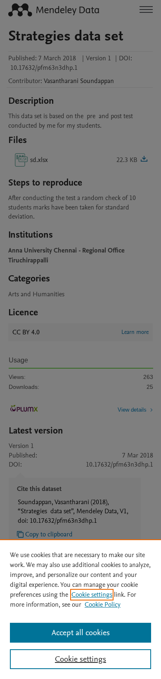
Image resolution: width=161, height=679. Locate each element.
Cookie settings (91, 594)
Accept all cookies (81, 632)
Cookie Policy (103, 604)
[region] (80, 609)
